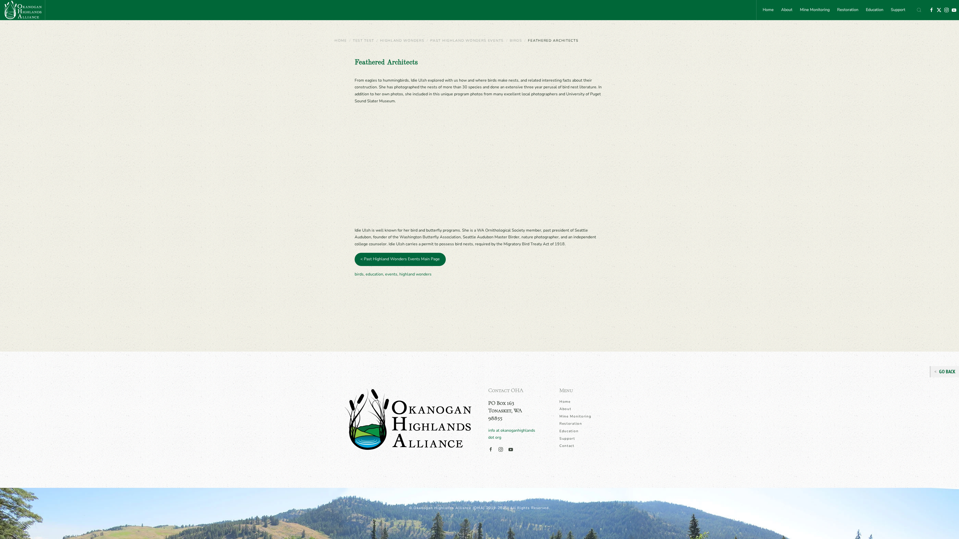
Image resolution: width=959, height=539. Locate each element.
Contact (566, 445)
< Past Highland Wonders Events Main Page (400, 259)
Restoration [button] (847, 9)
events (391, 274)
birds (359, 274)
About (565, 408)
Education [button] (874, 9)
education (374, 274)
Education (568, 431)
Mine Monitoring (575, 416)
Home (768, 9)
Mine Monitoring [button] (815, 9)
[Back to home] (22, 10)
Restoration (570, 423)
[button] (919, 10)
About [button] (786, 9)
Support (898, 9)
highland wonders (415, 274)
